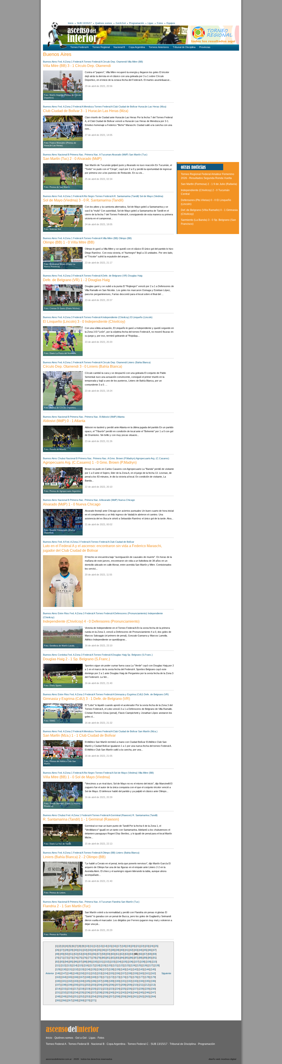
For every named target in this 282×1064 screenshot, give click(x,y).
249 (64, 996)
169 (94, 977)
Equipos (171, 23)
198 (64, 984)
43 (136, 950)
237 (94, 992)
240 (111, 992)
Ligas (150, 23)
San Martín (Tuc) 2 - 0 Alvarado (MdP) (72, 158)
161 (147, 973)
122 (121, 965)
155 (111, 973)
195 (147, 981)
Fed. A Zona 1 (65, 61)
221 (100, 988)
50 (66, 954)
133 (82, 969)
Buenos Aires (50, 61)
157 (123, 973)
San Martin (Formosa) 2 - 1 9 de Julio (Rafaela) (209, 184)
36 (103, 950)
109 (148, 961)
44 (140, 950)
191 (123, 981)
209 (129, 984)
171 (106, 977)
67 (145, 954)
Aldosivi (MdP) (109, 416)
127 (151, 965)
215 (64, 988)
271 (94, 1000)
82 (112, 957)
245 (141, 992)
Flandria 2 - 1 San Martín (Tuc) (66, 906)
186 (94, 981)
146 (58, 973)
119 (103, 965)
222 (106, 988)
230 (153, 988)
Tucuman (106, 154)
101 (101, 961)
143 (141, 969)
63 (126, 954)
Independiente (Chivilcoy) (116, 317)
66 (140, 954)
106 (131, 961)
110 (154, 961)
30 (75, 950)
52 (75, 954)
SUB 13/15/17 (84, 23)
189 (111, 981)
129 (58, 969)
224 (117, 988)
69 (154, 954)
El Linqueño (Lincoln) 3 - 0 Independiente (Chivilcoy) (84, 321)
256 (106, 996)
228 (141, 988)
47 (154, 950)
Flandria (116, 901)
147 (64, 973)
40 (122, 950)
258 (117, 996)
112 (63, 965)
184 (82, 981)
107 (137, 961)
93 (62, 961)
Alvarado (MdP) (120, 154)
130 (64, 969)
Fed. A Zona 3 (65, 275)
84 (122, 957)
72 (66, 957)
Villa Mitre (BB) (135, 61)
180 (58, 981)
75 (80, 957)
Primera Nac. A (92, 154)
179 (153, 977)
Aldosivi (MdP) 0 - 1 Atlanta (64, 421)
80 (103, 957)
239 (106, 992)
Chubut (61, 458)
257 (111, 996)
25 (156, 946)
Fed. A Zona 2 (65, 106)
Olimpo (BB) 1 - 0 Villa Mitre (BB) (68, 242)
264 (153, 996)
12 (96, 946)
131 (70, 969)
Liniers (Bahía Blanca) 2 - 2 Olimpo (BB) (74, 857)
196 (153, 981)
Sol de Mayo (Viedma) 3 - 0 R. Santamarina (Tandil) (83, 200)
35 (99, 950)
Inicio (70, 23)
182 (70, 981)
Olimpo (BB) (125, 238)
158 (129, 973)
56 (94, 954)
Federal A (78, 61)
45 (145, 950)
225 (123, 988)
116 (86, 965)
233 (70, 992)
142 (135, 969)
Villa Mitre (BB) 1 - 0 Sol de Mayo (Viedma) (76, 777)
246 (147, 992)
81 (108, 957)
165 (70, 977)
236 (88, 992)
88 (140, 957)
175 (129, 977)
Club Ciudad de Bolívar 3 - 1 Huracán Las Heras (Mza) (85, 111)
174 (123, 977)
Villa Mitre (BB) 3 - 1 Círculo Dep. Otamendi (77, 66)
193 (135, 981)
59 (108, 954)
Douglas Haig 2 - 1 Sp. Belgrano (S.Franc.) (76, 659)
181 (64, 981)
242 (123, 992)
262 (141, 996)
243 (129, 992)
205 (106, 984)
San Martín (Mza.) (148, 731)
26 (57, 950)
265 (58, 1000)
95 (71, 961)
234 (76, 992)
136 (100, 969)
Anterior (50, 973)
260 (129, 996)
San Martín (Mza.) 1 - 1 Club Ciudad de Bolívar (79, 735)
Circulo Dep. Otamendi (114, 61)
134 (88, 969)
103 (113, 961)
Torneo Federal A (79, 47)
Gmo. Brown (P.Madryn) (122, 458)
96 (75, 961)
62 (122, 954)
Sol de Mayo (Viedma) (151, 196)
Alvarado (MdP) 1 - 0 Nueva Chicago (71, 504)
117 (92, 965)
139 (117, 969)
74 (75, 957)
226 (129, 988)
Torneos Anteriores (159, 47)
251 (76, 996)
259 (123, 996)
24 (151, 946)
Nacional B (119, 47)
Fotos (160, 23)
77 (89, 957)
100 (95, 961)
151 (88, 973)
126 (145, 965)
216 (70, 988)
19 (128, 946)
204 (100, 984)
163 (58, 977)
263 (147, 996)
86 (131, 957)
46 (149, 950)
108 (143, 961)
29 (71, 950)
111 (57, 965)
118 (98, 965)
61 (117, 954)
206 (111, 984)
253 (88, 996)
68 (149, 954)
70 (57, 957)
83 (117, 957)
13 (100, 946)
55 (89, 954)
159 (135, 973)
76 (85, 957)
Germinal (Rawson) (121, 815)
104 (119, 961)
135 (94, 969)
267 (70, 1000)
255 (100, 996)
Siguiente (166, 973)
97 (80, 961)
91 (154, 957)
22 (142, 946)
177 (141, 977)
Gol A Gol (121, 23)
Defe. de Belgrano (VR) (114, 275)
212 (147, 984)
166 (76, 977)
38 (112, 950)
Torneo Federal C (138, 1044)
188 (106, 981)
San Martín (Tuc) (138, 154)
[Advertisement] (107, 10)
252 (82, 996)
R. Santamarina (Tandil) (126, 196)
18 (123, 946)
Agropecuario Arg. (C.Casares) (152, 458)
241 (117, 992)
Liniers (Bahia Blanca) (139, 362)
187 (100, 981)
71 (62, 957)
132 (76, 969)
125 (139, 965)
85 (126, 957)
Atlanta (120, 416)
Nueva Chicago (126, 500)
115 (80, 965)
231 (58, 992)
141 (129, 969)
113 (69, 965)
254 (94, 996)
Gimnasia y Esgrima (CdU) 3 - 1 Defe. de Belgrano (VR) (86, 699)
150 (82, 973)
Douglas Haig (135, 275)
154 (106, 973)
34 (94, 950)
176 (135, 977)
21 (137, 946)
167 (82, 977)
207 (117, 984)
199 (70, 984)
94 (66, 961)
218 (82, 988)
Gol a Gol (81, 1037)
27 (62, 950)
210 (135, 984)
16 (114, 946)
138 (111, 969)
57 (99, 954)
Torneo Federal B (78, 1044)
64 (131, 954)
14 (105, 946)
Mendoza (89, 106)
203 (94, 984)
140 (123, 969)
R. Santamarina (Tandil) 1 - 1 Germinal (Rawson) (81, 819)
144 (147, 969)
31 (80, 950)
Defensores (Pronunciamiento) (130, 613)
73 (71, 957)
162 (153, 973)
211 (141, 984)
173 (117, 977)
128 (157, 965)
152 (94, 973)
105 (125, 961)
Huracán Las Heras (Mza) (152, 106)
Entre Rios (63, 613)
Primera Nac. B (93, 416)
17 (119, 946)
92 (57, 961)
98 (85, 961)
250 (70, 996)
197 (58, 984)
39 (117, 950)
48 (57, 954)
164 (64, 977)
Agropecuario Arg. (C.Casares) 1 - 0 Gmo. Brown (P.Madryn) (90, 462)
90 (149, 957)
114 (75, 965)
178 (147, 977)
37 (108, 950)
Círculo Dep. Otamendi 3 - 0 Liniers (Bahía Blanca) (82, 366)
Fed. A (61, 541)
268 (76, 1000)
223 (111, 988)
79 (99, 957)
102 (107, 961)
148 (70, 973)
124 (133, 965)
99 (89, 961)
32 (85, 950)
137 (106, 969)
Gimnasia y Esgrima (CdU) (128, 694)
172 (111, 977)
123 (127, 965)
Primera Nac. (77, 154)
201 (82, 984)
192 (129, 981)
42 (131, 950)
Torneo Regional (101, 47)
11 (91, 946)
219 (88, 988)
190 (117, 981)
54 (85, 954)
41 (126, 950)
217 (76, 988)
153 (100, 973)
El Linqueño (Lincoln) (141, 317)
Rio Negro (89, 196)
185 (88, 981)
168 (88, 977)
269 (82, 1000)
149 (76, 973)
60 (112, 954)
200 (76, 984)
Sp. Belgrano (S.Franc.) (140, 654)
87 (136, 957)
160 (141, 973)
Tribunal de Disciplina (184, 47)
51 (71, 954)
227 (135, 988)
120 (109, 965)
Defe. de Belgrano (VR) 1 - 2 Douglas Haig (76, 280)
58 (103, 954)
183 (76, 981)
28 (66, 950)
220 (94, 988)
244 (135, 992)
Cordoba (62, 654)
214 (58, 988)
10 (87, 946)
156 (117, 973)
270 (88, 1000)
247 (153, 992)
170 (100, 977)
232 (64, 992)
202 (88, 984)
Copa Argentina (137, 47)
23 (147, 946)
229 (147, 988)
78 (94, 957)
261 (135, 996)
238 (100, 992)
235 (82, 992)
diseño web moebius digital (222, 1059)
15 (110, 946)
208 (123, 984)
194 (141, 981)
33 (89, 950)
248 (58, 996)
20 (133, 946)
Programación (136, 23)
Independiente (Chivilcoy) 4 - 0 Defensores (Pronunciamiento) (91, 621)
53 (80, 954)
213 (153, 984)
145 (153, 969)
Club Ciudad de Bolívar (125, 106)
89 (145, 957)
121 (115, 965)
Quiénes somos (103, 23)
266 (64, 1000)
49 (62, 954)
